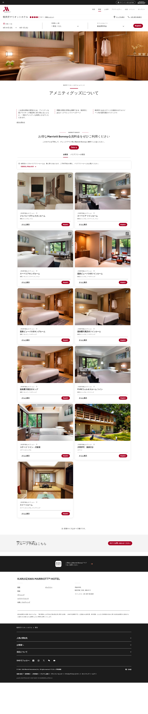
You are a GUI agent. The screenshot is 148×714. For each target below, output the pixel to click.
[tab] (65, 155)
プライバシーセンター (57, 674)
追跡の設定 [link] (20, 674)
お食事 (106, 9)
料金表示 (65, 224)
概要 (93, 9)
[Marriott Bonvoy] (140, 2)
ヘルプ (93, 674)
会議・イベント (130, 9)
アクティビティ (117, 9)
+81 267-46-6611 (136, 17)
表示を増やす (21, 122)
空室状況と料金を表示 (27, 166)
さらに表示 (26, 224)
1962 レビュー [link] (49, 17)
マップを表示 (120, 17)
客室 (99, 9)
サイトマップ (85, 674)
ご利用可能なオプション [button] (27, 213)
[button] (125, 2)
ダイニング (20, 595)
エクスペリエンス (23, 598)
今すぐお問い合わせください (120, 543)
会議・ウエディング (23, 602)
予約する (74, 147)
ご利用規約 (35, 674)
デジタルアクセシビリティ (72, 674)
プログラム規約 (44, 674)
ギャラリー (141, 9)
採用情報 (27, 674)
